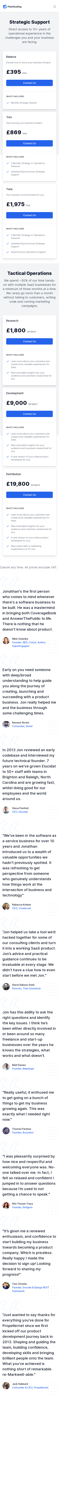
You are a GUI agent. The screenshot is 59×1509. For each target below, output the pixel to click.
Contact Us (29, 82)
